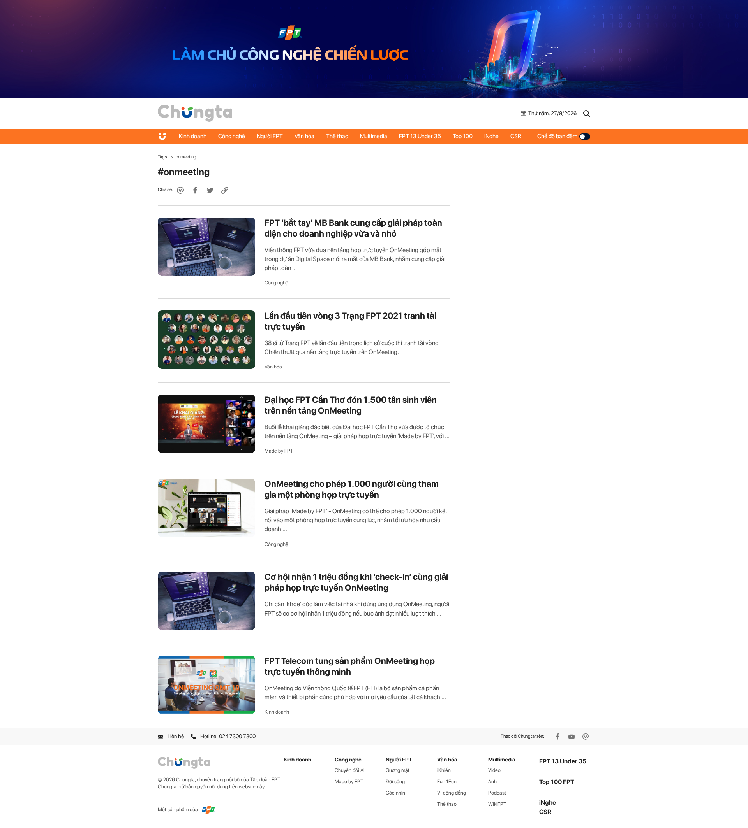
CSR (515, 136)
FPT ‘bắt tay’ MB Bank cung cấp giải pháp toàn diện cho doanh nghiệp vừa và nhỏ (353, 228)
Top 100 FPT (556, 782)
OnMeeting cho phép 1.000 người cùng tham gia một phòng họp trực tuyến (352, 489)
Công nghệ (231, 136)
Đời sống (395, 781)
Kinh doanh (192, 136)
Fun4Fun (447, 781)
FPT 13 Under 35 (420, 136)
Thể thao (337, 136)
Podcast (497, 793)
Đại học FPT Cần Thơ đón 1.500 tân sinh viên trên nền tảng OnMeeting (351, 405)
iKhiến (444, 770)
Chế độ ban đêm (557, 136)
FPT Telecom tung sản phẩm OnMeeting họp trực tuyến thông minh (350, 666)
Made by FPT (279, 451)
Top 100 (463, 136)
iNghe (491, 136)
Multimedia (373, 136)
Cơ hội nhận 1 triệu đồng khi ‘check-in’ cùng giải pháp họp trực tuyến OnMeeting (356, 582)
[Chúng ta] (195, 113)
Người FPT (270, 136)
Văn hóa (304, 136)
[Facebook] (558, 736)
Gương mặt (397, 770)
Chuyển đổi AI (350, 770)
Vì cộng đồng (451, 793)
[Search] (586, 113)
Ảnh (492, 781)
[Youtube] (572, 736)
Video (494, 770)
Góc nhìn (395, 793)
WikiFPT (497, 804)
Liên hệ (176, 736)
